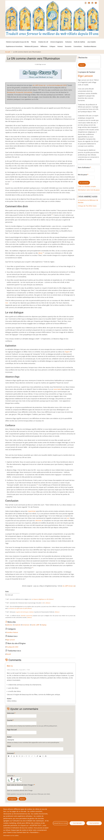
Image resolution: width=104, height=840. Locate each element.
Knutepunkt (11, 92)
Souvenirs (68, 46)
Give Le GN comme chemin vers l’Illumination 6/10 (13, 593)
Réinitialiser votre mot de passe (89, 190)
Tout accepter (94, 823)
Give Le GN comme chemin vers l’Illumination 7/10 (15, 593)
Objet (9, 746)
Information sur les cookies (11, 835)
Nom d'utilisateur (84, 167)
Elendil (8, 654)
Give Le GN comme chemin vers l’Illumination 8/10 (16, 593)
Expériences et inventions (14, 46)
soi (68, 518)
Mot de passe (82, 175)
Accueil (7, 52)
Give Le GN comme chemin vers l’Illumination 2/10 (8, 593)
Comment (10, 753)
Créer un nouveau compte (87, 186)
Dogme (67, 352)
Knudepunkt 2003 (12, 647)
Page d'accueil (12, 730)
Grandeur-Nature (12, 632)
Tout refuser (77, 823)
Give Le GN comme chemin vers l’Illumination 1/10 (7, 593)
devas (40, 253)
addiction (9, 625)
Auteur (9, 737)
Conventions (78, 46)
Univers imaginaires (56, 42)
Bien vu (10, 666)
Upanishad (31, 511)
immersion (25, 625)
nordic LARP (35, 625)
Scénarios (68, 42)
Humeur (60, 46)
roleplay (43, 625)
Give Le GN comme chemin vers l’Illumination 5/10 (12, 593)
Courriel (9, 720)
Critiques (52, 46)
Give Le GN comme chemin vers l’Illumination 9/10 (17, 593)
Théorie (33, 42)
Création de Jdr (43, 42)
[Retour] (51, 599)
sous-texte (57, 389)
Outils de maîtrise (79, 42)
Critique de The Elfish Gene (87, 206)
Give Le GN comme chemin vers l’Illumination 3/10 (9, 593)
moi (6, 303)
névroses (38, 520)
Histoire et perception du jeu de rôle (17, 42)
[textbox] (40, 765)
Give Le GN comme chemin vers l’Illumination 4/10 (11, 593)
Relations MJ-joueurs (31, 46)
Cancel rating (6, 593)
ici (41, 603)
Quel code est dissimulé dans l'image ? (20, 785)
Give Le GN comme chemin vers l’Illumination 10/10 (19, 593)
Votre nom (10, 713)
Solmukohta (28, 92)
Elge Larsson (10, 640)
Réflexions (44, 46)
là (44, 603)
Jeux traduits (91, 42)
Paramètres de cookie (60, 823)
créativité (17, 625)
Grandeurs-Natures (90, 46)
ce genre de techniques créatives (25, 612)
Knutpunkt (19, 92)
